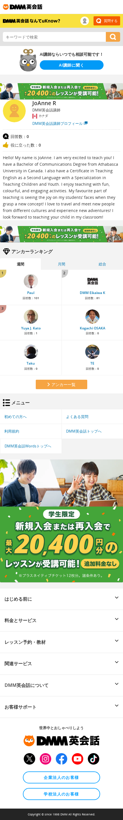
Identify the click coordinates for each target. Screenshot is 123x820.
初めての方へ (15, 416)
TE (92, 363)
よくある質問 (77, 416)
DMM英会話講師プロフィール (57, 123)
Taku (31, 363)
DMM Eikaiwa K (92, 293)
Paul (30, 293)
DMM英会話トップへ (84, 431)
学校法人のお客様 (61, 794)
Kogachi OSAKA (92, 328)
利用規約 (11, 431)
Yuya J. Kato (31, 328)
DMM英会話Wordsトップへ (28, 446)
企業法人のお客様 (61, 777)
